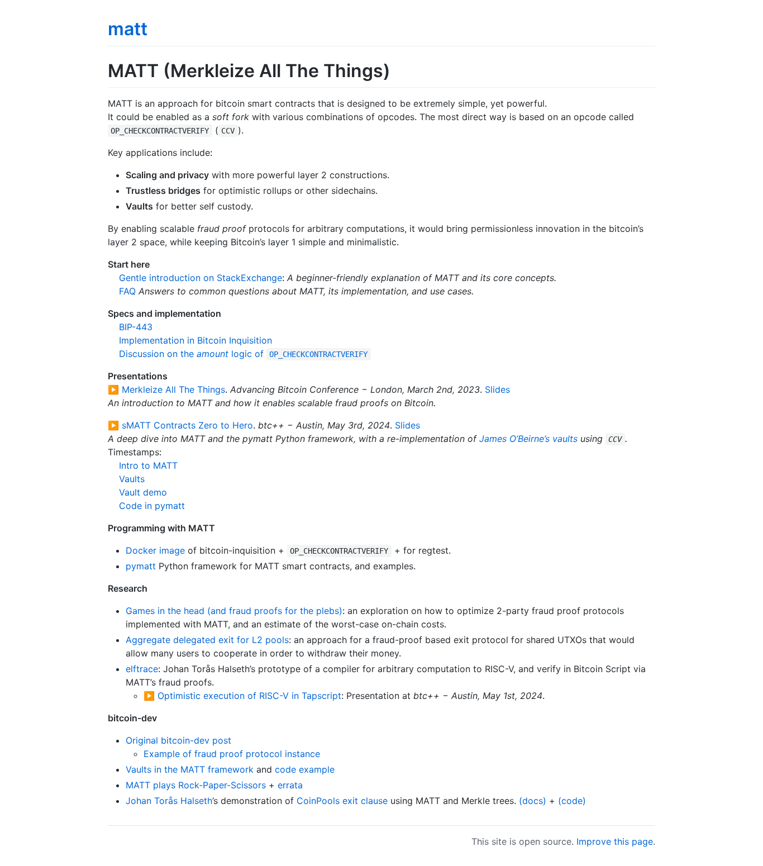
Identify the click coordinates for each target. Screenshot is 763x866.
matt (127, 29)
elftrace (142, 668)
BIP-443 (135, 326)
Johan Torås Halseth (169, 800)
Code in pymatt (152, 505)
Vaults (132, 478)
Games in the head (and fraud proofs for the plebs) (234, 610)
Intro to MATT (148, 465)
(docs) (532, 800)
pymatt (141, 566)
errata (290, 785)
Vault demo (143, 492)
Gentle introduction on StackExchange (200, 277)
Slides (497, 389)
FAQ (127, 291)
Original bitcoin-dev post (178, 740)
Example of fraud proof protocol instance (232, 753)
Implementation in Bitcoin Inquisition (195, 340)
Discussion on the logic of (243, 353)
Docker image (155, 550)
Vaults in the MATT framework (190, 769)
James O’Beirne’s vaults (528, 438)
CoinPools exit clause (342, 800)
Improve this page (614, 841)
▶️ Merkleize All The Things (166, 389)
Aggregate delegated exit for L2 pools (207, 639)
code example (305, 769)
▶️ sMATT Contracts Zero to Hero (180, 425)
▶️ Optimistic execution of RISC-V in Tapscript (242, 695)
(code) (572, 800)
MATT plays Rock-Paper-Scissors (196, 785)
